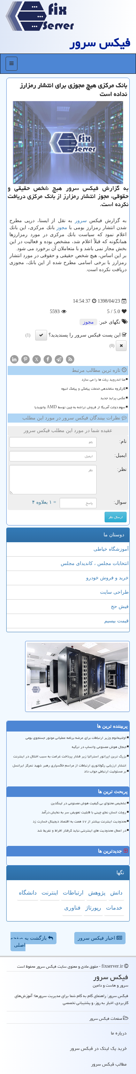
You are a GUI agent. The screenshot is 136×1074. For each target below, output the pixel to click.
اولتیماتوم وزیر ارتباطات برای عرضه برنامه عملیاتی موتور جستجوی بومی (75, 737)
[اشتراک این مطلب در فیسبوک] (48, 359)
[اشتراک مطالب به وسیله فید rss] (70, 359)
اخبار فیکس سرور (97, 938)
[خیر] (121, 345)
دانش (116, 893)
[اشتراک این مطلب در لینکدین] (14, 359)
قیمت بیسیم (116, 620)
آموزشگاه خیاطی (111, 549)
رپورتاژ (93, 908)
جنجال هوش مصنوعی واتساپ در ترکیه (99, 746)
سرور (81, 220)
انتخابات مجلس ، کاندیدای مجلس (95, 563)
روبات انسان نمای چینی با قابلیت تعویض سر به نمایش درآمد (83, 812)
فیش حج (120, 606)
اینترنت (49, 893)
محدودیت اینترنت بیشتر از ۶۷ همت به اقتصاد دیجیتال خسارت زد (79, 821)
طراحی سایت (114, 592)
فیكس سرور (100, 42)
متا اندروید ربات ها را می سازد (103, 379)
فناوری (72, 908)
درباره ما (119, 1033)
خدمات (114, 908)
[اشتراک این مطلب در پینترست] (25, 359)
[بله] (41, 335)
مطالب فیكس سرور (109, 1064)
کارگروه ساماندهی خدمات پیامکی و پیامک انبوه (93, 388)
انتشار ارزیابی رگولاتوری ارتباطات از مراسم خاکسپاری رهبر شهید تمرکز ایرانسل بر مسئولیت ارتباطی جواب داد (69, 768)
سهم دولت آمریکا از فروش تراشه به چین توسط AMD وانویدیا (80, 407)
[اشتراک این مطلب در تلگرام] (59, 359)
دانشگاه (28, 893)
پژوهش (96, 893)
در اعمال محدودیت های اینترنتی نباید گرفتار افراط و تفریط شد (81, 830)
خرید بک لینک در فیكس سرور (98, 1048)
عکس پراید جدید (112, 398)
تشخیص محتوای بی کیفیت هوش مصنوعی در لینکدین (88, 803)
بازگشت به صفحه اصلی (29, 941)
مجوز (61, 227)
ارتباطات (73, 893)
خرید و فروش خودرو (107, 577)
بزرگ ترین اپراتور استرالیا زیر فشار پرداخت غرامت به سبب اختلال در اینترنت (69, 756)
